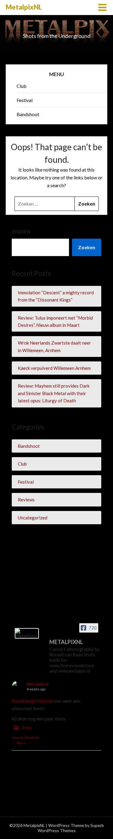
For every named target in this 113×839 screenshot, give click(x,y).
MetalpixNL (24, 7)
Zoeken (21, 231)
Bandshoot (28, 114)
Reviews (26, 499)
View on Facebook (25, 737)
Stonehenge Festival (32, 701)
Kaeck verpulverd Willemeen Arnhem (54, 368)
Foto (27, 727)
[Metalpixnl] (27, 633)
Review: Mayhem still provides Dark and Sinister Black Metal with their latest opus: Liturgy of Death (53, 393)
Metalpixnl (38, 683)
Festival (25, 100)
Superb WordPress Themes (71, 828)
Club (22, 86)
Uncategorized (32, 517)
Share (21, 743)
